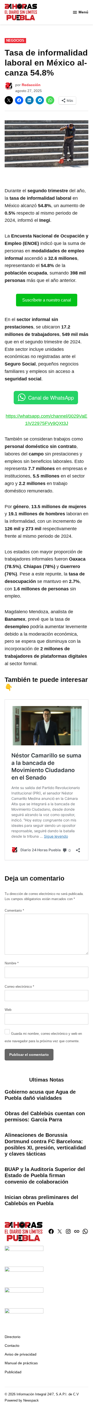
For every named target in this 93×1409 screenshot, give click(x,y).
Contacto (12, 1345)
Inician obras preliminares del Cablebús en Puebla (41, 1200)
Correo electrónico (19, 987)
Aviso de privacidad (20, 1354)
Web (8, 1010)
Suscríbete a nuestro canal (46, 300)
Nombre (12, 963)
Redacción (31, 85)
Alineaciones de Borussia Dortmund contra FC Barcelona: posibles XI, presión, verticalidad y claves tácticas (45, 1144)
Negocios (15, 40)
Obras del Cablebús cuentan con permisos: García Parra (45, 1116)
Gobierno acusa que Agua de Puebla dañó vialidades (40, 1095)
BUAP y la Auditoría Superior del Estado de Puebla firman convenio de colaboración (45, 1175)
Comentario (14, 910)
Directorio (12, 1337)
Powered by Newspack (22, 1400)
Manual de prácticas (21, 1363)
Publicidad (13, 1372)
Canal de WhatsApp (51, 397)
